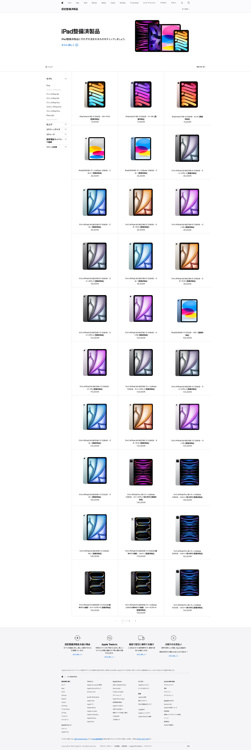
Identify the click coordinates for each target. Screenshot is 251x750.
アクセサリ (64, 716)
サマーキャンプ (117, 695)
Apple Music (91, 708)
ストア (63, 685)
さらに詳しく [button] (70, 45)
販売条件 (124, 746)
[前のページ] (115, 621)
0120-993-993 (143, 739)
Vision (63, 702)
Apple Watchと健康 (144, 716)
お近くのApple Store (119, 685)
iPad (48, 86)
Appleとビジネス (143, 685)
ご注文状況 (116, 716)
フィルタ (50, 67)
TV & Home (65, 709)
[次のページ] (135, 621)
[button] (182, 3)
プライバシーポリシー (106, 746)
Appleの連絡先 (168, 725)
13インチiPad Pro (53, 111)
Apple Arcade (92, 711)
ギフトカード (64, 720)
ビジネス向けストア (143, 688)
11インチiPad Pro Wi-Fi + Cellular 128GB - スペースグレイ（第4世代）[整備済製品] (141, 497)
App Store (90, 722)
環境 (165, 688)
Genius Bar (117, 688)
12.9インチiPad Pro (53, 107)
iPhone (64, 695)
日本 (188, 746)
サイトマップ (147, 746)
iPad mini (50, 115)
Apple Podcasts (92, 715)
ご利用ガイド (116, 720)
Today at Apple (118, 692)
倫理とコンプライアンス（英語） (172, 715)
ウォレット (64, 728)
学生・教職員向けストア (145, 704)
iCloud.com (91, 692)
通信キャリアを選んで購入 (120, 713)
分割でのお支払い (118, 709)
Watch (63, 699)
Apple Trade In (118, 706)
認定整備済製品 (69, 9)
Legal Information (135, 746)
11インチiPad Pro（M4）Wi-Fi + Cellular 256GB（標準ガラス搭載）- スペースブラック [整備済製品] (141, 607)
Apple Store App (118, 699)
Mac (63, 688)
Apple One (91, 701)
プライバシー (167, 692)
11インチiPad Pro (53, 102)
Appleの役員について (170, 708)
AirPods (64, 706)
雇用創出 (166, 722)
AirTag (63, 713)
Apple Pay (65, 732)
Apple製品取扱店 (97, 739)
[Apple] (62, 676)
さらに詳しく (77, 654)
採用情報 (166, 711)
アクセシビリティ (168, 685)
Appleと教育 (142, 697)
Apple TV (90, 704)
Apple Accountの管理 (94, 685)
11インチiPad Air (52, 94)
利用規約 (117, 746)
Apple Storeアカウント (94, 688)
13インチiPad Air (52, 98)
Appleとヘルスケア (144, 713)
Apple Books (91, 718)
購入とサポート (142, 701)
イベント (166, 718)
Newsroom (168, 704)
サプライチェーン (168, 695)
